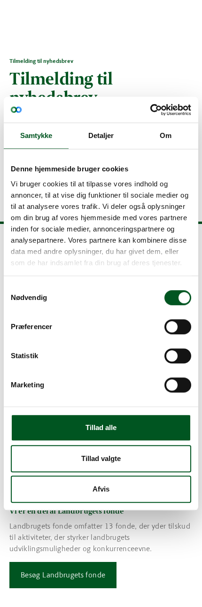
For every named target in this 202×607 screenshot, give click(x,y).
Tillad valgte (101, 458)
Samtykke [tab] (36, 135)
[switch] (177, 326)
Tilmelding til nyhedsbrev (41, 61)
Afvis (101, 489)
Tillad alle (101, 427)
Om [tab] (165, 135)
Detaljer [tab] (101, 135)
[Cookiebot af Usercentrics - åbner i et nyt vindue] (150, 110)
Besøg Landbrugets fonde (63, 574)
